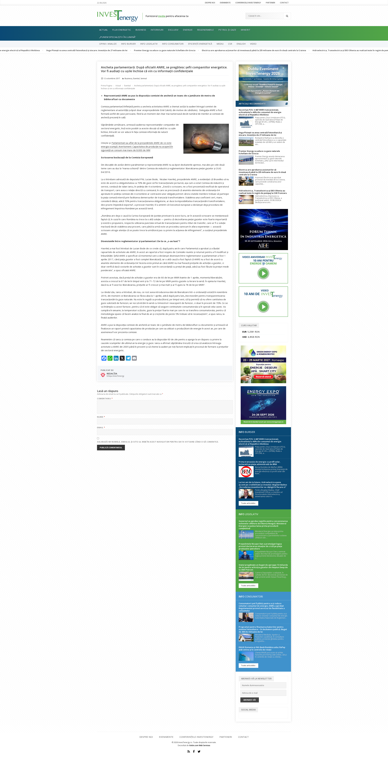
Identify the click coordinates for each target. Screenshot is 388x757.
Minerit (245, 29)
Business (140, 29)
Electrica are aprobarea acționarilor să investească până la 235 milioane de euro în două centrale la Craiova (228, 50)
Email (101, 427)
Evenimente (225, 2)
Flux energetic (121, 29)
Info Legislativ (148, 43)
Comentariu (105, 398)
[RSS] (188, 751)
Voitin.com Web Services (199, 745)
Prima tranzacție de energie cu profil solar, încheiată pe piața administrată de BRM (259, 463)
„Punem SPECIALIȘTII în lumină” (117, 37)
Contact (284, 2)
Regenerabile (205, 29)
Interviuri (157, 29)
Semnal (143, 78)
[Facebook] (194, 751)
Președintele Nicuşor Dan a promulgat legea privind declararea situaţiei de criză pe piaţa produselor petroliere (260, 546)
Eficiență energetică (200, 43)
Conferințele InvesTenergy (248, 2)
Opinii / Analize (108, 43)
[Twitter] (199, 751)
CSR (230, 43)
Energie (188, 29)
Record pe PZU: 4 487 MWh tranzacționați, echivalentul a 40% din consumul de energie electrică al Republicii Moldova (260, 112)
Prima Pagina (106, 85)
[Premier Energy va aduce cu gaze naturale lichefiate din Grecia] (246, 160)
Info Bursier (128, 43)
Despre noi (210, 2)
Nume (101, 417)
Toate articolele (248, 503)
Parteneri (270, 2)
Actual (103, 29)
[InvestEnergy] (117, 15)
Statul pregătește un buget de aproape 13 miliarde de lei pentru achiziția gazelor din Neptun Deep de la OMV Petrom (263, 567)
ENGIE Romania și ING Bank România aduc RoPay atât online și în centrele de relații (262, 648)
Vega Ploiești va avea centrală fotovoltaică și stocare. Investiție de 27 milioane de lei (60, 50)
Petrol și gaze (227, 29)
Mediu (220, 43)
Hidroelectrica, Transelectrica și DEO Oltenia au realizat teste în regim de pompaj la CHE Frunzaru (333, 50)
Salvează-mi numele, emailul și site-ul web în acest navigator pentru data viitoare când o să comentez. (158, 441)
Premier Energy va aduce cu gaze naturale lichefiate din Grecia (138, 50)
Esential (136, 78)
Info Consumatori (173, 43)
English (241, 43)
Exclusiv (173, 29)
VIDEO (253, 43)
